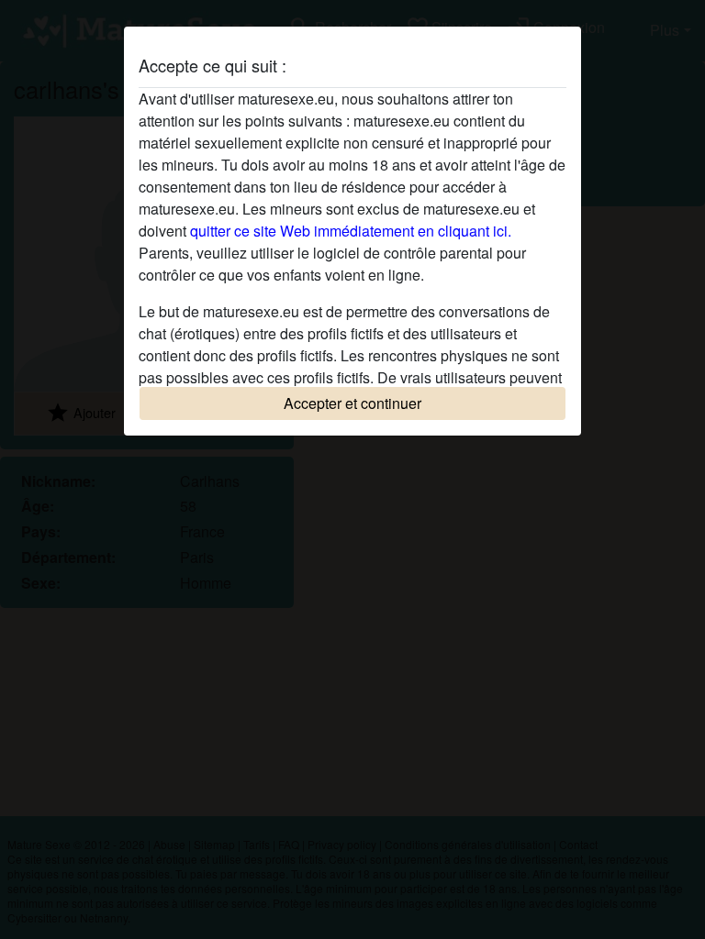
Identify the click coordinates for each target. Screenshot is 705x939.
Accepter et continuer (352, 403)
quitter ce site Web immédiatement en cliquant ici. (350, 230)
